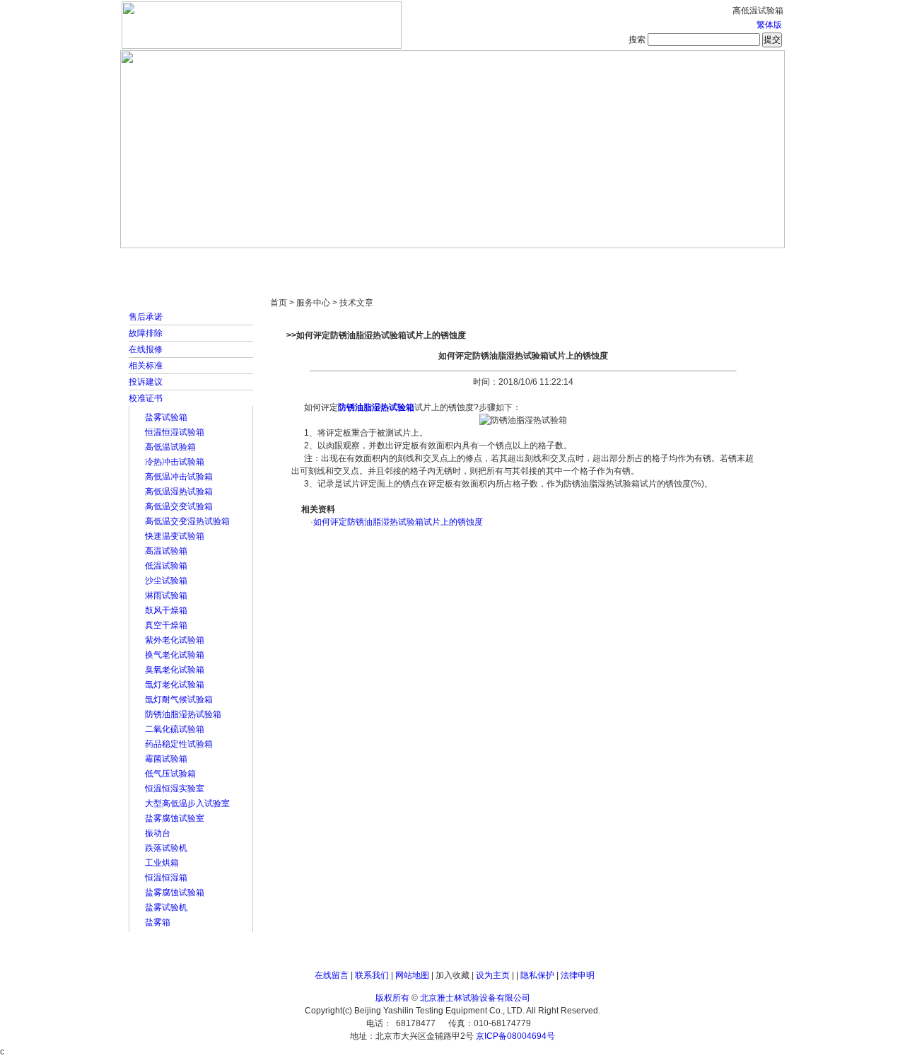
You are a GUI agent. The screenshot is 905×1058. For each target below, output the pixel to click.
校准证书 (146, 398)
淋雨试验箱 (166, 595)
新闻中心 (321, 261)
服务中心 (633, 261)
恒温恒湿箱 (166, 878)
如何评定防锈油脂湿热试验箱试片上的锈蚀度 (398, 522)
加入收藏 (452, 975)
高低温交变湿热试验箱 (187, 521)
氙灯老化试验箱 (174, 685)
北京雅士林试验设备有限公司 (475, 998)
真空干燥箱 (166, 625)
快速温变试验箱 (174, 536)
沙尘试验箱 (166, 581)
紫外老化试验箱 (174, 640)
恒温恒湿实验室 (174, 789)
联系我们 (372, 975)
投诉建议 (146, 382)
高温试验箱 (166, 551)
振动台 (157, 833)
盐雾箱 (157, 922)
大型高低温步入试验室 (187, 803)
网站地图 (412, 975)
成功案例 (477, 261)
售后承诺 (146, 317)
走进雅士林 (244, 261)
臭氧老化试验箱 (174, 670)
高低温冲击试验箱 (179, 477)
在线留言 (332, 975)
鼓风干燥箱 (166, 610)
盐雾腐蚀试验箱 (174, 892)
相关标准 (146, 366)
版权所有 (392, 998)
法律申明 (578, 975)
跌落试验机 (166, 848)
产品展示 (399, 261)
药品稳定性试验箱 (179, 744)
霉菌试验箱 (166, 759)
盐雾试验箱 (166, 417)
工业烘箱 (162, 863)
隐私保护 (537, 975)
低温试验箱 (166, 566)
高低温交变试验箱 (179, 506)
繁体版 (769, 25)
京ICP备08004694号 (515, 1036)
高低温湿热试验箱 (179, 491)
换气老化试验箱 (174, 655)
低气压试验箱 (170, 774)
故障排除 (146, 333)
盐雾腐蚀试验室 (174, 818)
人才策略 (555, 261)
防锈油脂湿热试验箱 (183, 714)
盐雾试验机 (166, 907)
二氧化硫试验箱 (174, 729)
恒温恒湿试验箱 (174, 432)
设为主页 (493, 975)
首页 (166, 261)
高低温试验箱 (170, 447)
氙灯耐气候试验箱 (179, 699)
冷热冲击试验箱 (174, 462)
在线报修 (146, 349)
